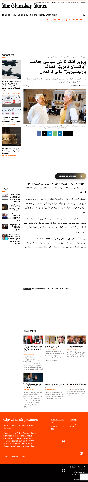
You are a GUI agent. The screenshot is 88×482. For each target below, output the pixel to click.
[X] (70, 20)
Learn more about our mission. (16, 456)
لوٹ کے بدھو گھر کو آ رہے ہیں (32, 385)
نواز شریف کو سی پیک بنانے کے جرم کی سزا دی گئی (32, 349)
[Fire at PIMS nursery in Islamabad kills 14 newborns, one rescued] (11, 105)
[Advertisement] (13, 36)
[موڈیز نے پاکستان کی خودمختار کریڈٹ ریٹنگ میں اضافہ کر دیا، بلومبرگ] (11, 136)
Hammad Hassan (50, 349)
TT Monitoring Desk (11, 93)
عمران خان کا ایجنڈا (75, 346)
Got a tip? (73, 420)
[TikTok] (62, 20)
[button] (84, 15)
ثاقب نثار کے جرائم (52, 346)
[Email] (65, 133)
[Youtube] (77, 20)
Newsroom (42, 57)
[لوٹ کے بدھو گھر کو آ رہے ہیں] (33, 377)
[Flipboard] (51, 20)
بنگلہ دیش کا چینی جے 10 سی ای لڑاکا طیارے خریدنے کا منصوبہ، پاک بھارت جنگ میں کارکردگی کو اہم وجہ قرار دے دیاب (11, 86)
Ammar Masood (28, 354)
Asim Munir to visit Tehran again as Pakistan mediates (15, 227)
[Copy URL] (70, 133)
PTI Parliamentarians (60, 288)
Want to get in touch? (75, 425)
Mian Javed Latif (72, 349)
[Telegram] (49, 133)
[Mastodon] (84, 20)
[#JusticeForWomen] (76, 377)
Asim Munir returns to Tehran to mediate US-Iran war (14, 217)
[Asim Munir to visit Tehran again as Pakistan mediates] (5, 227)
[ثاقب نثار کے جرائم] (55, 340)
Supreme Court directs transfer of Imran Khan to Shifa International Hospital (14, 239)
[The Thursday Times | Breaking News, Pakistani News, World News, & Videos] (24, 6)
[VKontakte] (73, 20)
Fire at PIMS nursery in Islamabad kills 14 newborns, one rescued (11, 119)
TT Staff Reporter (10, 124)
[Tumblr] (66, 20)
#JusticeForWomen (76, 384)
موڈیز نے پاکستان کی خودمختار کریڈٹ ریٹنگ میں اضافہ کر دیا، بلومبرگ (11, 150)
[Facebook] (48, 20)
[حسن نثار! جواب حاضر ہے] (55, 377)
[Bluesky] (81, 20)
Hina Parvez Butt (29, 389)
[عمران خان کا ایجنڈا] (76, 340)
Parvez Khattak (38, 288)
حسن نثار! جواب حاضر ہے (54, 385)
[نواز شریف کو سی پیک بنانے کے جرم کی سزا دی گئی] (33, 340)
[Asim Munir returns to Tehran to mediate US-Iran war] (5, 216)
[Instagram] (55, 20)
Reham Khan (71, 387)
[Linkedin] (59, 20)
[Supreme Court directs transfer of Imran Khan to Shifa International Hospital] (5, 237)
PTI (48, 288)
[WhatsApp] (55, 133)
